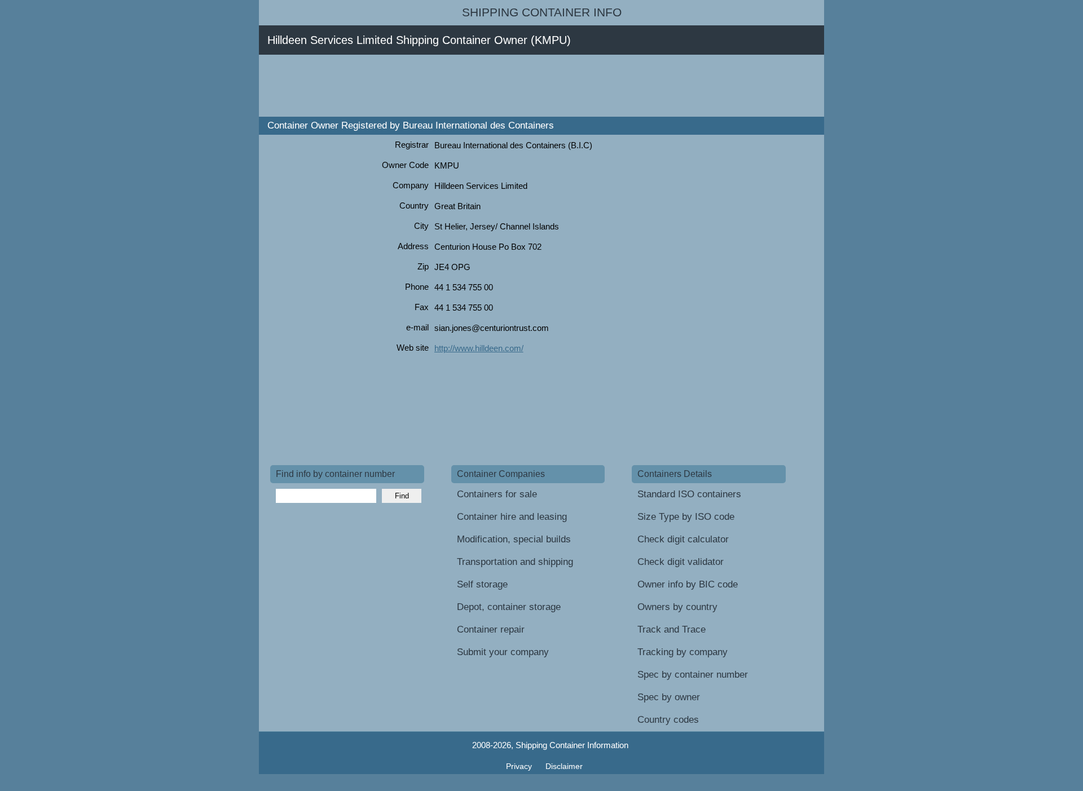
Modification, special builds (514, 539)
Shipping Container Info (542, 12)
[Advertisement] (475, 85)
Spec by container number (692, 674)
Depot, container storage (509, 607)
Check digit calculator (683, 539)
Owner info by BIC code (687, 584)
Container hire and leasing (512, 516)
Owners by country (677, 607)
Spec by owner (668, 697)
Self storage (482, 584)
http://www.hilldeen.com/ (478, 348)
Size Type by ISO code (685, 516)
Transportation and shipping (515, 561)
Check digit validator (680, 561)
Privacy (520, 766)
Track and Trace (671, 629)
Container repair (491, 629)
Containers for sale (497, 494)
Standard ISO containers (689, 494)
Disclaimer (564, 766)
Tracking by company (682, 652)
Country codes (668, 719)
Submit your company (503, 652)
